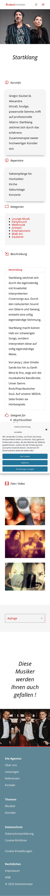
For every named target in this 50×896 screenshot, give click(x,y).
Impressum (12, 871)
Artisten (17, 228)
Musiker (10, 806)
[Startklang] (25, 525)
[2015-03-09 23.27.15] (25, 558)
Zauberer (18, 237)
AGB (8, 877)
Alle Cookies (25, 456)
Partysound (19, 222)
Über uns (11, 765)
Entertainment (21, 231)
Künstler (10, 813)
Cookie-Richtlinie (16, 840)
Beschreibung (15, 269)
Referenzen (12, 778)
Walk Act (17, 234)
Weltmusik (18, 225)
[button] (46, 429)
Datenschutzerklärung (19, 833)
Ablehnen (25, 463)
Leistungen (12, 772)
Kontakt (10, 785)
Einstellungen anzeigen (25, 469)
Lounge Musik (21, 219)
